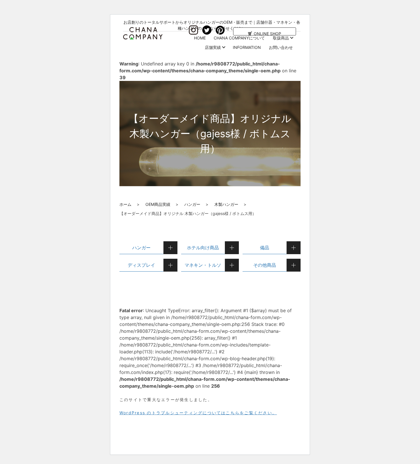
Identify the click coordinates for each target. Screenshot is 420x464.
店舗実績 (213, 47)
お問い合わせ (281, 47)
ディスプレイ (141, 265)
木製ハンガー (226, 204)
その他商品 (264, 265)
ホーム (125, 204)
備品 (264, 247)
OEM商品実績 (157, 204)
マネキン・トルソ (203, 265)
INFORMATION (247, 47)
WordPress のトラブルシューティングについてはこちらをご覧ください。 (198, 412)
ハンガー (192, 204)
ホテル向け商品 (203, 247)
